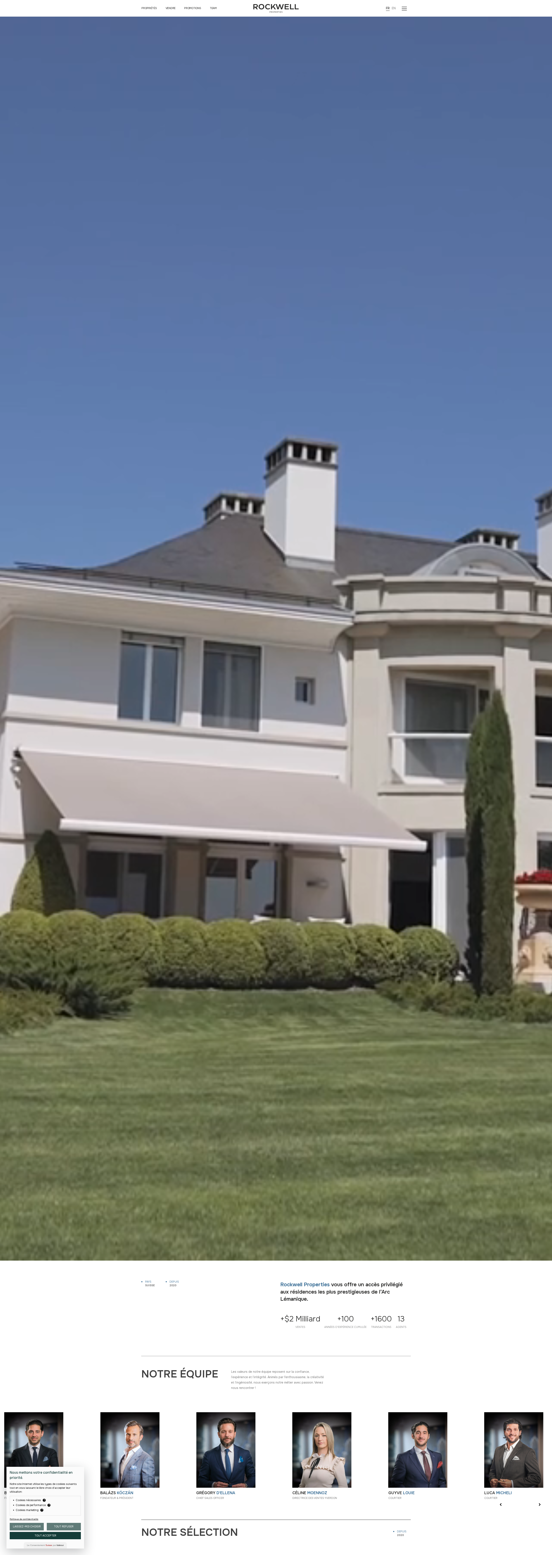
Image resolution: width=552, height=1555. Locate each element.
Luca (498, 1493)
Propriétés (149, 8)
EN (394, 8)
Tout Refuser (64, 1526)
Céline (309, 1493)
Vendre (171, 8)
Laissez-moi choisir (27, 1526)
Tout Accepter (45, 1535)
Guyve (401, 1493)
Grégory (215, 1493)
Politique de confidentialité (24, 1519)
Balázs (116, 1493)
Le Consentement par (45, 1545)
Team (213, 8)
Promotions (192, 8)
